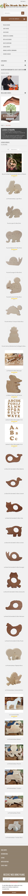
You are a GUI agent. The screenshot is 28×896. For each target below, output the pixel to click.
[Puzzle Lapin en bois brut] (14, 212)
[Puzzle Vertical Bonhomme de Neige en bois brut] (14, 334)
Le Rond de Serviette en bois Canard (14, 493)
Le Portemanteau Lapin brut (14, 198)
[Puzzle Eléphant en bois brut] (14, 236)
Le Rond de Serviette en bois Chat (14, 518)
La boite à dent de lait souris (14, 395)
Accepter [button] (14, 892)
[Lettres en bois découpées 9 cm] (14, 433)
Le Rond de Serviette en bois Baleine (14, 469)
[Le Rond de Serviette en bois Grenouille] (14, 580)
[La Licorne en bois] (14, 703)
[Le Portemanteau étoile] (14, 801)
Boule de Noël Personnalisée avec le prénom (14, 174)
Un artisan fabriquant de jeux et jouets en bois (13, 70)
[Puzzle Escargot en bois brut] (14, 261)
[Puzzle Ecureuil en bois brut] (14, 285)
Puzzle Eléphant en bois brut (14, 247)
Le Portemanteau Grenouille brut (14, 690)
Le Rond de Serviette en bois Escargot (14, 567)
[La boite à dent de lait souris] (14, 383)
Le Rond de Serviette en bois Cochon (14, 542)
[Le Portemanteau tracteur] (14, 777)
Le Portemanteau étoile (14, 812)
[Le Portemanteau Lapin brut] (14, 187)
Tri (8, 149)
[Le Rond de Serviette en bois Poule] (14, 629)
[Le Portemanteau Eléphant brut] (14, 654)
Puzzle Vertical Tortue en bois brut (14, 321)
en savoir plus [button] (5, 888)
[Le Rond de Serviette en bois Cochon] (14, 531)
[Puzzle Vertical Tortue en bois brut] (14, 310)
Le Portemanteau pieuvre (14, 763)
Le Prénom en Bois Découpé (14, 370)
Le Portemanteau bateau (14, 739)
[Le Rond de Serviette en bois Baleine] (14, 457)
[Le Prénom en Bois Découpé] (14, 359)
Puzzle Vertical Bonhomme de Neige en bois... (14, 346)
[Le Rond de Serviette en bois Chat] (14, 506)
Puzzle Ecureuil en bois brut (14, 297)
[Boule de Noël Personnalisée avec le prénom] (14, 162)
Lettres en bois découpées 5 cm (14, 419)
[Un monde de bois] (14, 6)
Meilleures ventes (6, 93)
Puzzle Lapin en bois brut (14, 223)
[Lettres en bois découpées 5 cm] (14, 408)
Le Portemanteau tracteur (14, 788)
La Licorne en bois (14, 714)
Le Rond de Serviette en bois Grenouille (14, 591)
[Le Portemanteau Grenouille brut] (14, 678)
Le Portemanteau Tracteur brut (14, 837)
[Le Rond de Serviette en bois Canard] (14, 482)
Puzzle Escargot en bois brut (14, 272)
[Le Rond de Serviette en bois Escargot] (14, 555)
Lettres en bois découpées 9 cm (14, 444)
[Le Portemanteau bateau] (14, 727)
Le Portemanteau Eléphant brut (14, 665)
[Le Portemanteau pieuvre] (14, 752)
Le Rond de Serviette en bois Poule (14, 640)
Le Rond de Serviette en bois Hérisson (14, 616)
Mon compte (4, 850)
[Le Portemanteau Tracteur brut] (14, 826)
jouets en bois (15, 138)
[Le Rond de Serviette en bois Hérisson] (14, 605)
